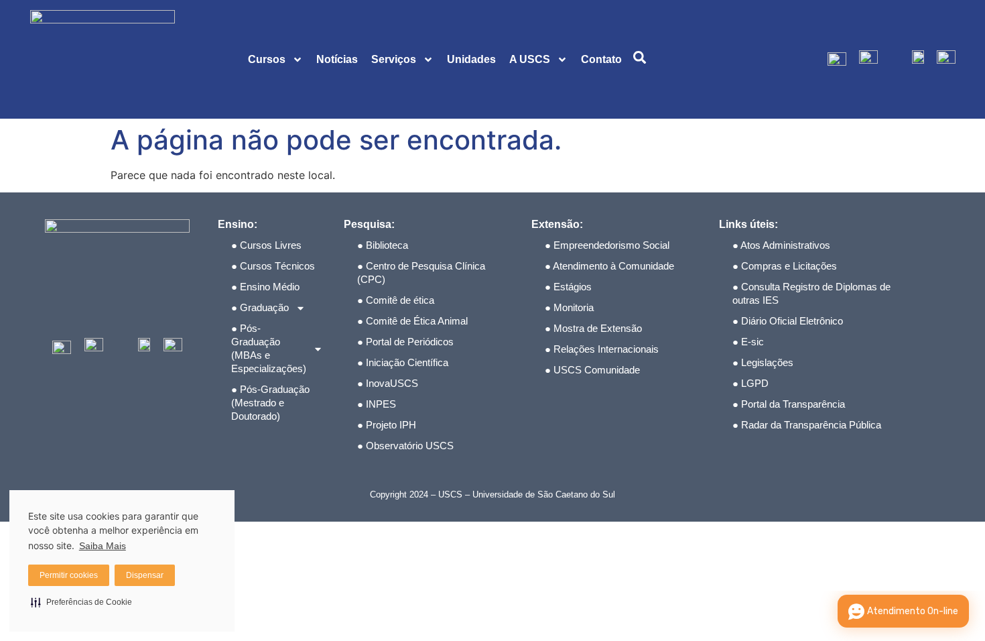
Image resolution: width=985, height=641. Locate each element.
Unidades (471, 59)
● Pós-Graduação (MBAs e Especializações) (268, 348)
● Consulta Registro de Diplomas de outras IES (811, 293)
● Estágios (568, 286)
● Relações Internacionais (602, 349)
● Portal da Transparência (788, 404)
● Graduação (260, 307)
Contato (601, 59)
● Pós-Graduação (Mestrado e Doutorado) (270, 403)
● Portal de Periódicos (405, 341)
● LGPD (750, 383)
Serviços (393, 59)
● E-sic (748, 341)
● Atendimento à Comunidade (609, 266)
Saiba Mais (102, 545)
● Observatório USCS (405, 445)
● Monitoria (569, 307)
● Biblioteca (382, 245)
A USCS (529, 59)
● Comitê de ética (395, 300)
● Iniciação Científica (402, 362)
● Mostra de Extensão (593, 328)
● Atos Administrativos (781, 245)
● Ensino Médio (265, 286)
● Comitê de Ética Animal (412, 321)
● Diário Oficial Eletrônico (787, 321)
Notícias (337, 59)
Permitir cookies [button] (69, 575)
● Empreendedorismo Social (607, 245)
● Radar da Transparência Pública (806, 424)
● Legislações (762, 362)
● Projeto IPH (386, 424)
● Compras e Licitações (784, 266)
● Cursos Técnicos (273, 266)
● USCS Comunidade (592, 369)
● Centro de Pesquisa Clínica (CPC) (421, 272)
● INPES (376, 404)
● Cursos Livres (266, 245)
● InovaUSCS (387, 383)
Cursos (266, 59)
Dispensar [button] (144, 575)
